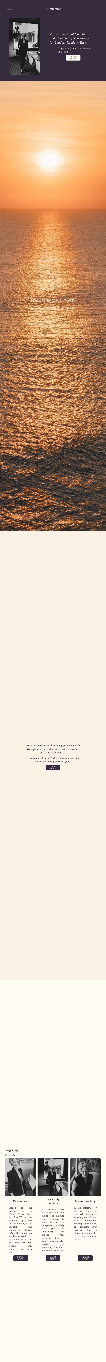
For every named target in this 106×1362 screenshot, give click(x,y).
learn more (73, 58)
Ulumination (53, 9)
